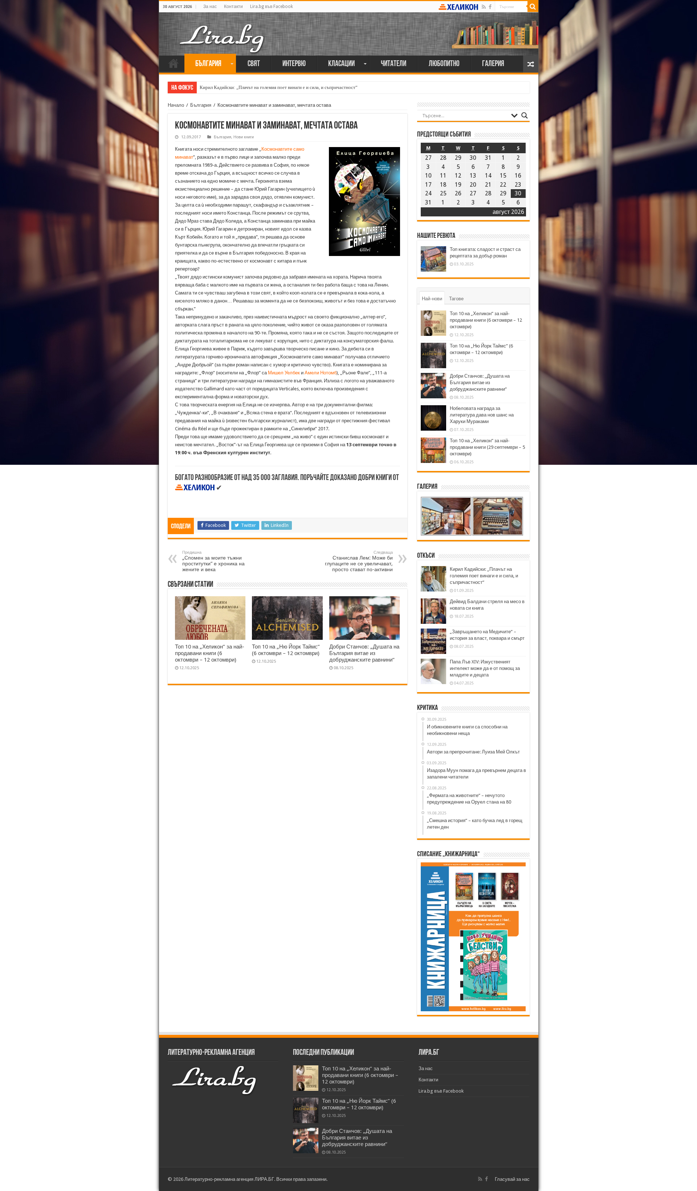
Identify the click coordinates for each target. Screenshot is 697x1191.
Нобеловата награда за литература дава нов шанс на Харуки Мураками (482, 415)
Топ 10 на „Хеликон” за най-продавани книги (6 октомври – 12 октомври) (209, 653)
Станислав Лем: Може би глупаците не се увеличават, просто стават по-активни (359, 561)
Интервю (294, 64)
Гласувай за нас (512, 1179)
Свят (254, 64)
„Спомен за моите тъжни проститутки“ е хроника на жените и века (213, 561)
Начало (173, 63)
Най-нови (432, 298)
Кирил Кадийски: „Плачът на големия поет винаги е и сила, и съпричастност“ (279, 87)
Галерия (493, 64)
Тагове (456, 298)
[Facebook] (490, 7)
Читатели (393, 64)
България (208, 64)
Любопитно (444, 64)
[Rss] (483, 7)
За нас (210, 6)
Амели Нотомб (321, 372)
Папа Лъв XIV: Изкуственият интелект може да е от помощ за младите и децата (485, 668)
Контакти (233, 6)
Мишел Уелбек (284, 372)
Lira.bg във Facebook (271, 6)
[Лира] (222, 31)
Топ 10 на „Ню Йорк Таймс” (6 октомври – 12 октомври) (286, 650)
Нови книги (243, 137)
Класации (341, 64)
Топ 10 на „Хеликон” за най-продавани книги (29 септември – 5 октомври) (487, 447)
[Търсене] (532, 6)
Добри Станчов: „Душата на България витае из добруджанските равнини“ (364, 653)
